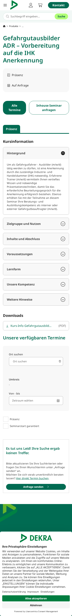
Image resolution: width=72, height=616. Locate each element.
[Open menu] (5, 5)
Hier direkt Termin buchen (32, 478)
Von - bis (14, 393)
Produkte (13, 26)
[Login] (30, 5)
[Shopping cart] (40, 5)
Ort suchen (16, 354)
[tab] (11, 129)
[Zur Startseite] (4, 26)
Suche (61, 16)
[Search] (60, 361)
